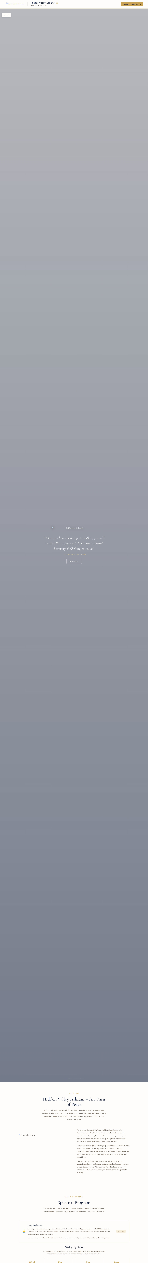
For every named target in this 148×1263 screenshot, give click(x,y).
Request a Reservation (132, 4)
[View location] (57, 3)
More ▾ (6, 15)
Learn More (74, 561)
